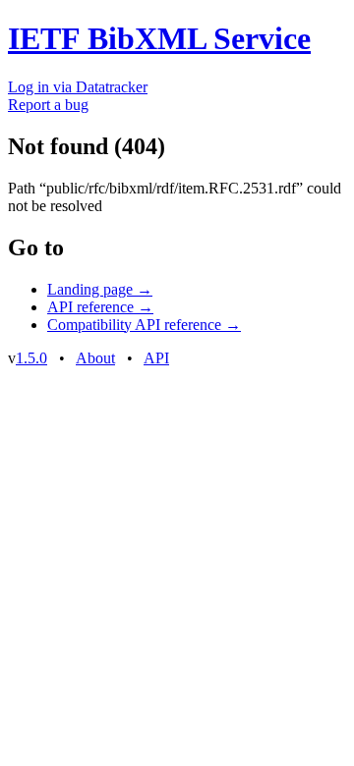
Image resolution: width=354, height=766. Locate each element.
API (156, 358)
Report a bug (48, 104)
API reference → (100, 307)
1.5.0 (31, 358)
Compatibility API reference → (144, 324)
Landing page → (99, 289)
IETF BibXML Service (159, 38)
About (95, 358)
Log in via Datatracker (78, 87)
